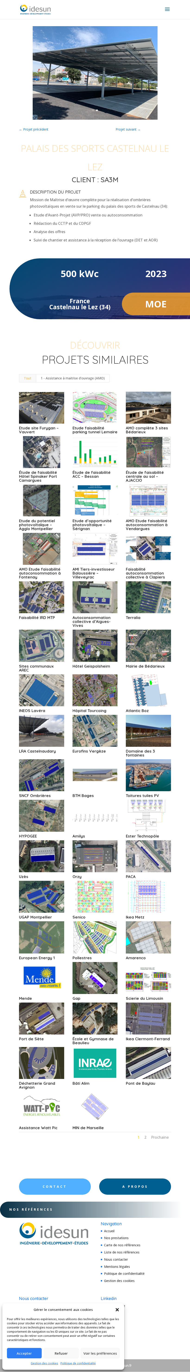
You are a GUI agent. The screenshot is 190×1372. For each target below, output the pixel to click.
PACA (131, 876)
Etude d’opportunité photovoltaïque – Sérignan (92, 524)
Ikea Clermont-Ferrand (148, 1038)
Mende (25, 998)
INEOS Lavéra (32, 710)
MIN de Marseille (88, 1127)
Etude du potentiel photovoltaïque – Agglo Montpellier (37, 524)
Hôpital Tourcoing (89, 710)
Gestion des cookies (44, 1363)
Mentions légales (117, 1266)
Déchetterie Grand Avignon (37, 1085)
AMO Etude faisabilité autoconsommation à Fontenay (40, 573)
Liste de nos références (121, 1252)
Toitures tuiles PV (142, 795)
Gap (76, 998)
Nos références (31, 1209)
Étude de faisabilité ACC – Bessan (92, 474)
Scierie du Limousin (144, 998)
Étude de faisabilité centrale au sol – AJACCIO (145, 476)
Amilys (79, 836)
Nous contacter (116, 1259)
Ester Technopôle (142, 836)
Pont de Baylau (140, 1083)
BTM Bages (83, 795)
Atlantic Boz (137, 710)
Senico (79, 917)
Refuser (61, 1353)
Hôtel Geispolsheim (91, 666)
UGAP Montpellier (35, 917)
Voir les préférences (100, 1353)
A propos (135, 1186)
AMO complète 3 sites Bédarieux (147, 429)
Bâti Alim (81, 1083)
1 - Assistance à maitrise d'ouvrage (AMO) (73, 378)
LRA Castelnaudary (37, 751)
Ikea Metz (135, 917)
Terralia (133, 617)
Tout (27, 378)
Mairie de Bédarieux (145, 666)
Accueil (109, 1231)
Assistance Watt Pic (38, 1127)
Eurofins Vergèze (89, 751)
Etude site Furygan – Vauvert (39, 429)
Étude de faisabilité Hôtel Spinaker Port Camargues (38, 476)
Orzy (77, 876)
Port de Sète (31, 1038)
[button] (117, 1309)
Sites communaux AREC (36, 668)
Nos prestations (116, 1238)
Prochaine (160, 1137)
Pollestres (82, 957)
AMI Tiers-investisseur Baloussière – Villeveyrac (94, 573)
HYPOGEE (28, 836)
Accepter (24, 1353)
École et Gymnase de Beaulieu (93, 1040)
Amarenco (136, 957)
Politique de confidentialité (78, 1363)
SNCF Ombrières (35, 795)
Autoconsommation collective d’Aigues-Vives (92, 621)
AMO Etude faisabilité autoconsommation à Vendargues (147, 524)
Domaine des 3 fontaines (140, 753)
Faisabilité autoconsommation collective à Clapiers (145, 573)
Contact (55, 1186)
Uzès (23, 876)
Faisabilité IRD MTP (37, 617)
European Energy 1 (37, 957)
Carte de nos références (122, 1245)
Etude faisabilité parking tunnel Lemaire (95, 429)
